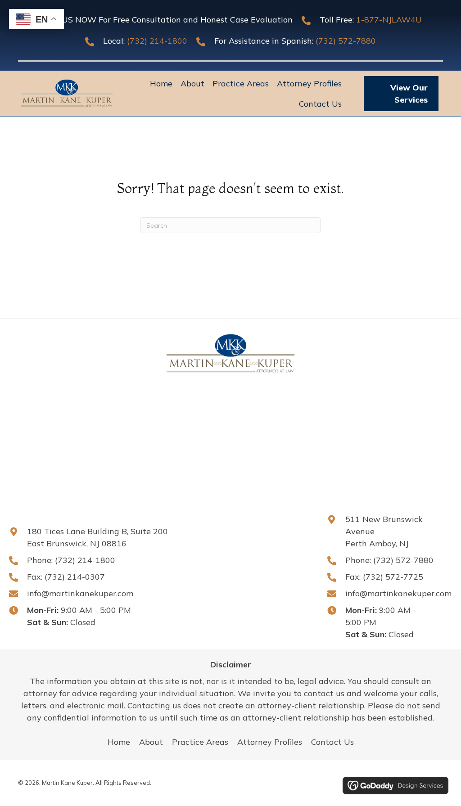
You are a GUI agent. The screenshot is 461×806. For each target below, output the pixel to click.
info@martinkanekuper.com (80, 593)
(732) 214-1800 (157, 41)
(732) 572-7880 (346, 41)
